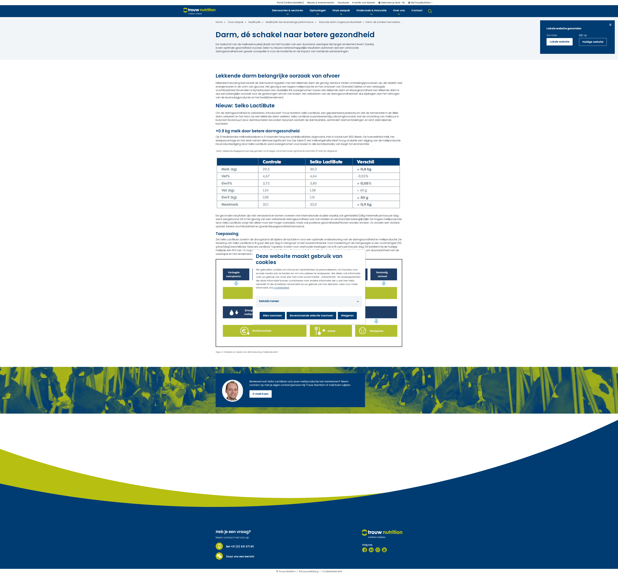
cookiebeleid (281, 287)
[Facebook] (364, 549)
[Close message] (610, 24)
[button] (287, 11)
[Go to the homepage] (382, 534)
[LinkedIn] (371, 549)
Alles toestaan (272, 315)
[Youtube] (384, 549)
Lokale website (559, 42)
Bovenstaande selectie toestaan (311, 315)
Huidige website (592, 42)
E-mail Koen (260, 394)
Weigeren (347, 315)
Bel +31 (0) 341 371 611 (240, 546)
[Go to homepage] (199, 11)
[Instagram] (377, 549)
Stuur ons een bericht (240, 556)
